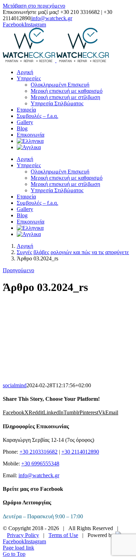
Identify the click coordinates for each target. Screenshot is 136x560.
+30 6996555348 (40, 463)
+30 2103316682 (39, 452)
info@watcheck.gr (51, 18)
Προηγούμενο (18, 270)
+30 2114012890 (80, 452)
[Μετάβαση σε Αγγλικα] (29, 147)
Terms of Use (63, 535)
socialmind (15, 385)
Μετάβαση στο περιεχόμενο (34, 6)
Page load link (18, 548)
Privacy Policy (23, 535)
